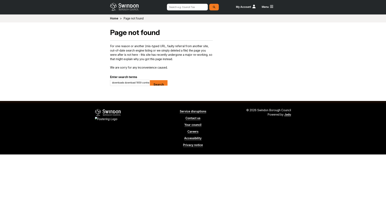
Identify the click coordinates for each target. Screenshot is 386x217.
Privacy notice (193, 145)
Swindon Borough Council (108, 112)
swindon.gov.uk (136, 7)
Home (114, 18)
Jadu (287, 114)
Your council (192, 125)
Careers (192, 131)
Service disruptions (193, 111)
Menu (265, 6)
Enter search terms (123, 77)
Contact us (192, 118)
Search (158, 84)
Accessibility (193, 138)
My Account (243, 6)
